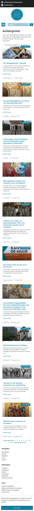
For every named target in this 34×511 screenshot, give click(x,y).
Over (4, 483)
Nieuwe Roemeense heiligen (15, 345)
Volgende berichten (19, 442)
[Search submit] (31, 24)
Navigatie (5, 448)
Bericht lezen (7, 74)
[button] (3, 24)
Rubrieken (6, 465)
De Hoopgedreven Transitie (14, 63)
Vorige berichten (8, 440)
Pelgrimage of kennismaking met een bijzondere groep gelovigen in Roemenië (15, 141)
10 (11, 442)
